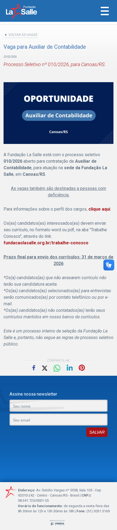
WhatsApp (57, 368)
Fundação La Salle (29, 12)
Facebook (33, 368)
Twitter (44, 368)
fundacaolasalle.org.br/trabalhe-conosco (46, 242)
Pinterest (82, 368)
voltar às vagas (22, 35)
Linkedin (70, 368)
